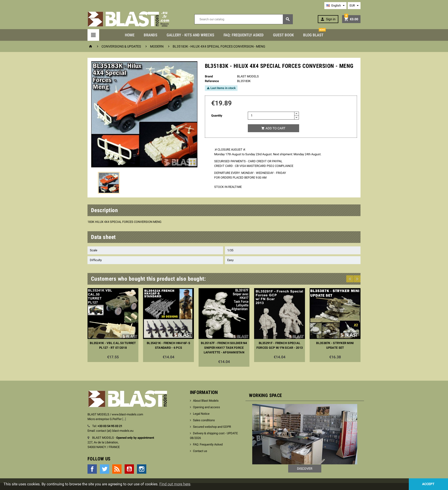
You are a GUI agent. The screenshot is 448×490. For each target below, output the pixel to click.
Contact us (200, 451)
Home (129, 35)
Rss (117, 469)
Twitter (104, 469)
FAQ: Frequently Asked (244, 35)
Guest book (283, 35)
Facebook (92, 469)
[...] (124, 419)
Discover (304, 468)
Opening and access (206, 407)
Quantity (216, 115)
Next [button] (357, 278)
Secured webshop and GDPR (212, 426)
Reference (212, 81)
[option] (113, 325)
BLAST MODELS (248, 76)
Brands (150, 35)
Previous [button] (349, 278)
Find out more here (174, 484)
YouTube (129, 469)
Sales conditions (204, 420)
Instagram (141, 469)
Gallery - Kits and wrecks (190, 35)
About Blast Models (206, 400)
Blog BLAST (314, 33)
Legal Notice (201, 413)
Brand (209, 76)
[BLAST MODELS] (128, 19)
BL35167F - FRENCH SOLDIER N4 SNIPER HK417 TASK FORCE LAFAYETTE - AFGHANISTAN (224, 347)
